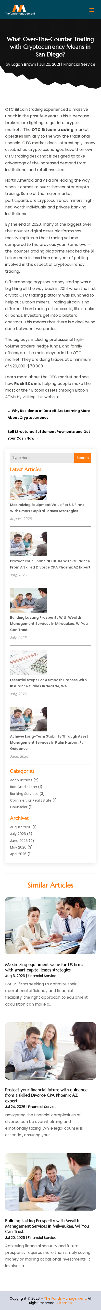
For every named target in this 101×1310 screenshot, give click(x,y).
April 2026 (18, 854)
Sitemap (64, 1302)
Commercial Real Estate (30, 800)
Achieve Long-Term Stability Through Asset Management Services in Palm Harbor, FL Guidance (49, 742)
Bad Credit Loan (23, 786)
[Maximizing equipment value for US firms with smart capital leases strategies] (28, 488)
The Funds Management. (65, 1298)
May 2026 (18, 847)
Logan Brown (23, 64)
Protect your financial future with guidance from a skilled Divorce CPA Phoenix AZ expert (46, 1095)
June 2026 (19, 840)
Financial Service (79, 64)
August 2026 (20, 827)
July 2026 (18, 833)
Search (83, 457)
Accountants (21, 780)
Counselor (18, 807)
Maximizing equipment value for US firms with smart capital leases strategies (44, 967)
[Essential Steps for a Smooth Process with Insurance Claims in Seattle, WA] (28, 663)
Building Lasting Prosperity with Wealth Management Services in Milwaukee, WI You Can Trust (49, 623)
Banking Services (24, 793)
